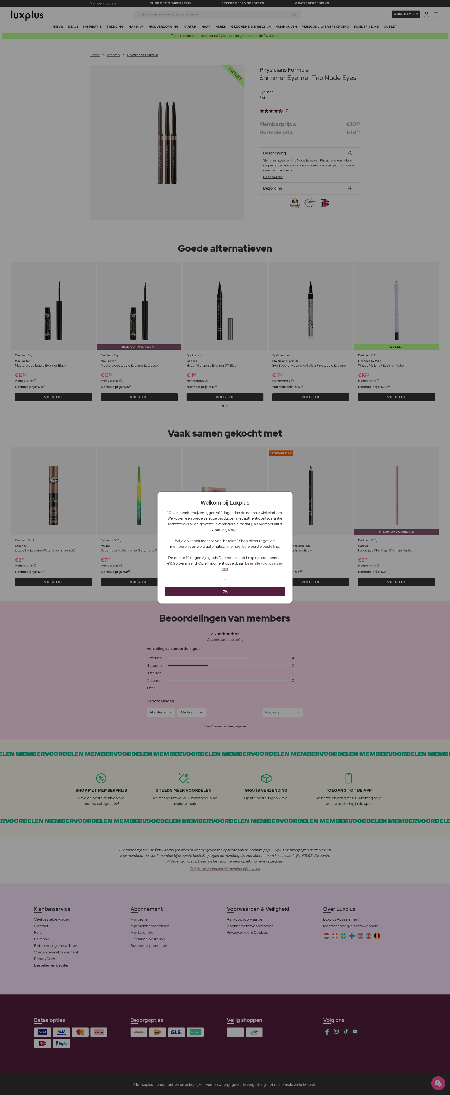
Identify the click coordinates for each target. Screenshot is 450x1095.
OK (225, 591)
